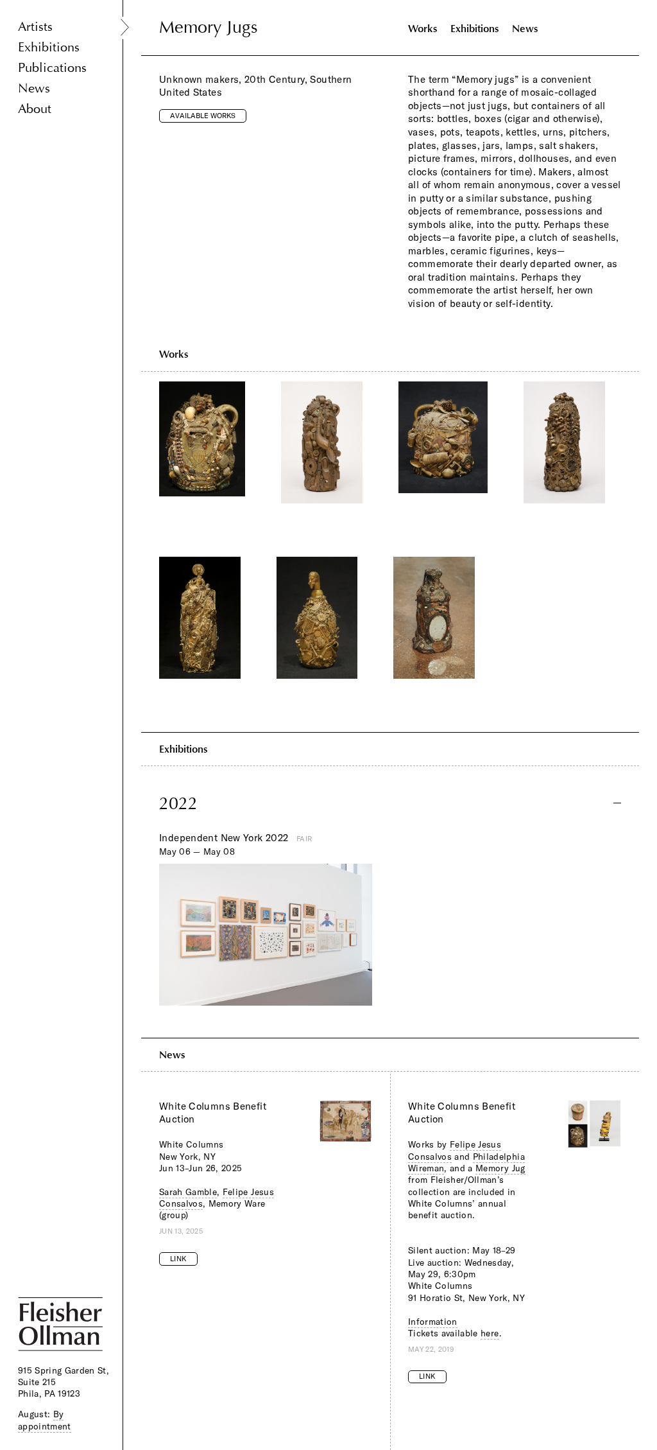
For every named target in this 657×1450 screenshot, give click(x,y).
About (34, 109)
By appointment (44, 1419)
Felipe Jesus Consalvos (454, 1150)
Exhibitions (49, 47)
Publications (52, 68)
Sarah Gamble (188, 1192)
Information (432, 1321)
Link (178, 1258)
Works (423, 28)
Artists (35, 27)
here (490, 1333)
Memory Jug (500, 1168)
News (34, 88)
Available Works (202, 115)
